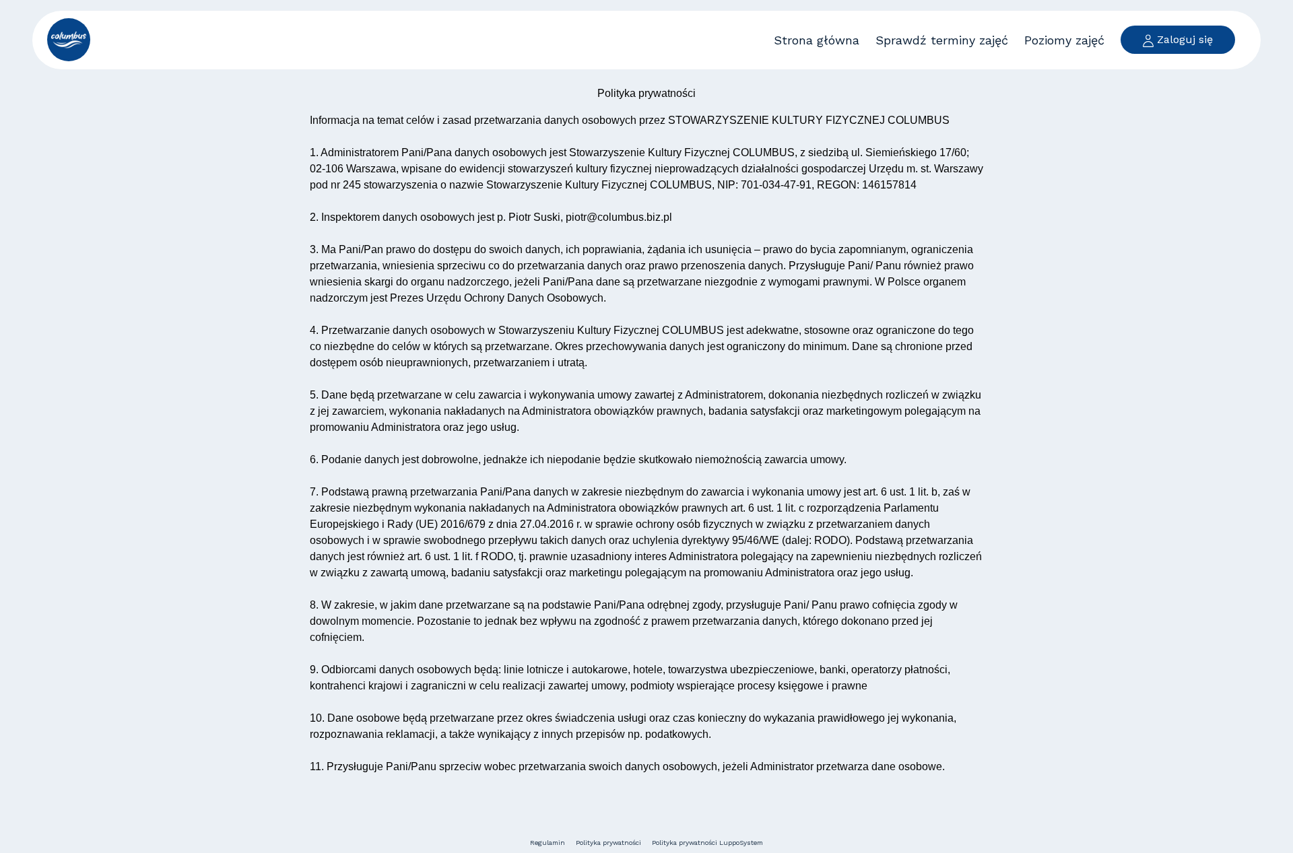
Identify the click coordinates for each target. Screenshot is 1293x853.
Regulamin (547, 842)
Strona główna (816, 40)
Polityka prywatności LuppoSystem (707, 842)
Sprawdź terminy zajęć (941, 40)
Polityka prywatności (608, 842)
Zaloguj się (1183, 39)
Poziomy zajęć (1064, 40)
